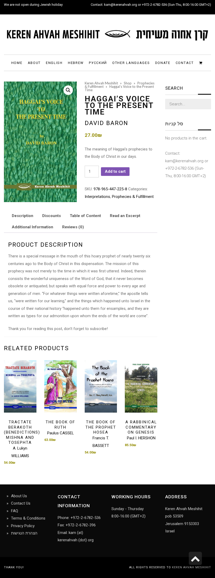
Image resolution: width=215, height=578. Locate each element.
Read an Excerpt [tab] (125, 215)
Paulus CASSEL (60, 433)
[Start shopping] (201, 62)
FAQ (14, 511)
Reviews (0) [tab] (73, 227)
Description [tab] (22, 215)
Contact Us (20, 503)
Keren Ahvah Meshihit (191, 567)
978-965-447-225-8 (110, 189)
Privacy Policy (23, 525)
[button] (68, 90)
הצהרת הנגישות (24, 533)
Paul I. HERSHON (141, 438)
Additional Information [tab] (32, 227)
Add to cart (115, 171)
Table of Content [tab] (85, 215)
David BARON (106, 123)
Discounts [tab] (51, 215)
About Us (19, 496)
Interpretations (97, 196)
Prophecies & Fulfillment (133, 196)
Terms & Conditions (28, 518)
